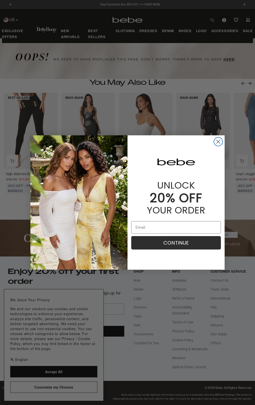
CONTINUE (176, 242)
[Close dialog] (218, 141)
